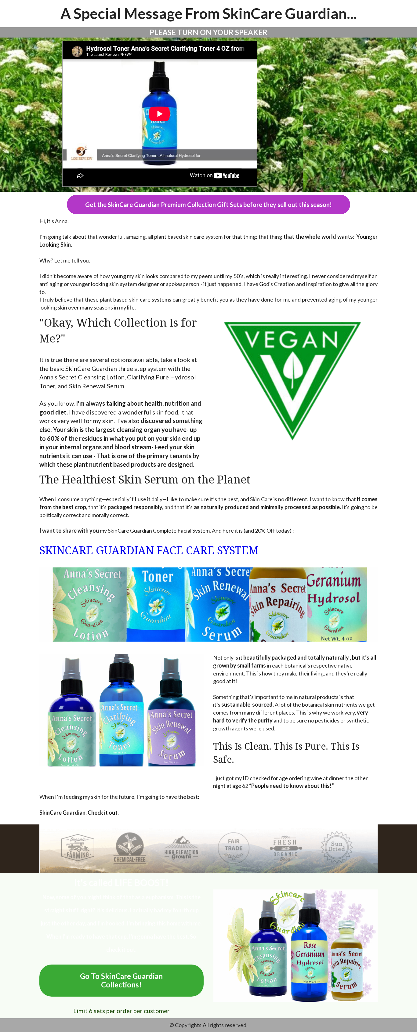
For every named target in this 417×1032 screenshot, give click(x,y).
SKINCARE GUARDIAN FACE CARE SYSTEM (149, 550)
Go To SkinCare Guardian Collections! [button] (121, 980)
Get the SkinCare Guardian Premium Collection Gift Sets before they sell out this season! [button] (208, 204)
